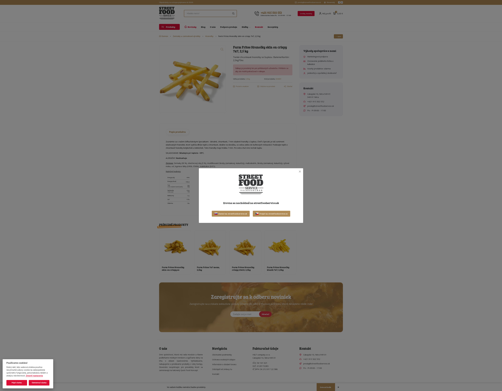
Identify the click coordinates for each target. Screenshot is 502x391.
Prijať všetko (17, 383)
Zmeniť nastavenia (34, 376)
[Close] (299, 171)
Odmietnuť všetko (39, 383)
